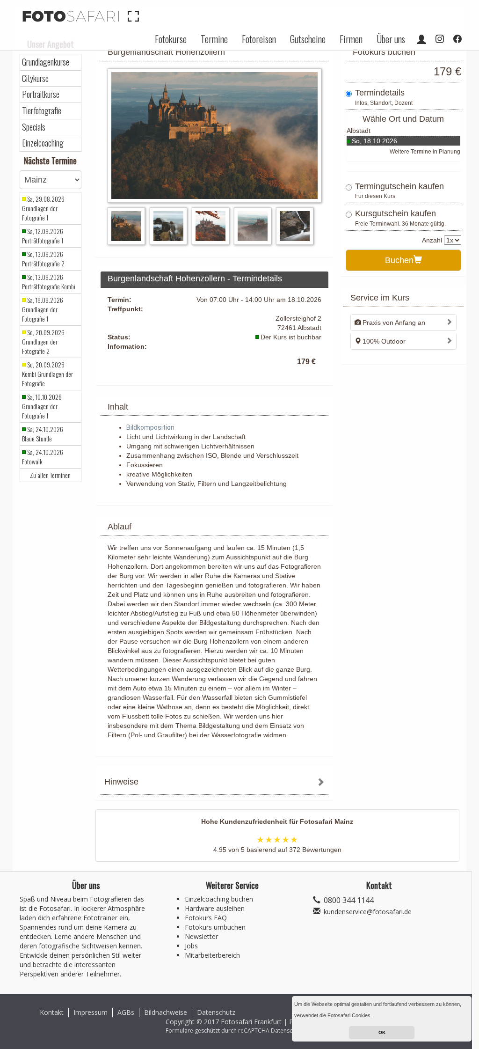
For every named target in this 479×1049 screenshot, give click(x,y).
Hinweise (121, 781)
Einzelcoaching (43, 143)
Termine (214, 39)
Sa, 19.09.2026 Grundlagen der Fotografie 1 (42, 309)
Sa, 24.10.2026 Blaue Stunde (42, 434)
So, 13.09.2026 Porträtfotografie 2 (43, 258)
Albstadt (358, 130)
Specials (33, 127)
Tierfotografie (41, 111)
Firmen (351, 39)
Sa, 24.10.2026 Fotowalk (42, 456)
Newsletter (201, 936)
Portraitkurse (40, 94)
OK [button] (381, 1032)
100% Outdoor (384, 341)
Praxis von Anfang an (394, 322)
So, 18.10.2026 (374, 141)
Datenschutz (216, 1012)
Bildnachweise (165, 1012)
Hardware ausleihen (215, 908)
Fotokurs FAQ (206, 917)
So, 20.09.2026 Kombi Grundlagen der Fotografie (47, 374)
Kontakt (52, 1012)
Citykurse (35, 78)
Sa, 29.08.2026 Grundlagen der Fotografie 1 (43, 208)
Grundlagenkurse (45, 62)
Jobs (191, 945)
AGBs (125, 1012)
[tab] (214, 783)
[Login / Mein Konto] (421, 39)
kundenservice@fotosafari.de (368, 911)
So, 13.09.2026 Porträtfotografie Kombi (48, 281)
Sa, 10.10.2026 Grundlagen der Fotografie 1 (42, 406)
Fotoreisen (259, 39)
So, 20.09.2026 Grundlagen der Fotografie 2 (43, 342)
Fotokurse (171, 39)
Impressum (90, 1012)
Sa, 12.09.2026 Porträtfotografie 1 (42, 236)
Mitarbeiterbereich (212, 955)
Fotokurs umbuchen (215, 927)
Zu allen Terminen (50, 475)
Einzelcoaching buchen (219, 899)
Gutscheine (308, 39)
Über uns (391, 39)
